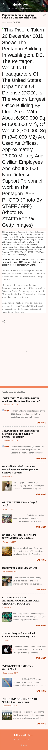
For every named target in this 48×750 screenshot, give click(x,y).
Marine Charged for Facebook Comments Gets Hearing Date (19, 635)
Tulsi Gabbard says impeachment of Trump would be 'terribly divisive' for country (20, 433)
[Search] (44, 5)
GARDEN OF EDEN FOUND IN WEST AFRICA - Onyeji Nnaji (19, 537)
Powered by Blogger (25, 735)
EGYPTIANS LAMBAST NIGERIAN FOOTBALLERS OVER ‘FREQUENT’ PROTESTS (20, 600)
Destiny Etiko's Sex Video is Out (19, 567)
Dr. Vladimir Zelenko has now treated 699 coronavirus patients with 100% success (20, 469)
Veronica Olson (29, 740)
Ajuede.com (20, 4)
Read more (41, 423)
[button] (44, 16)
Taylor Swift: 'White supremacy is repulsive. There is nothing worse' (21, 399)
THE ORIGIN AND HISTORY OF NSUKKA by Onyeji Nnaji (19, 700)
